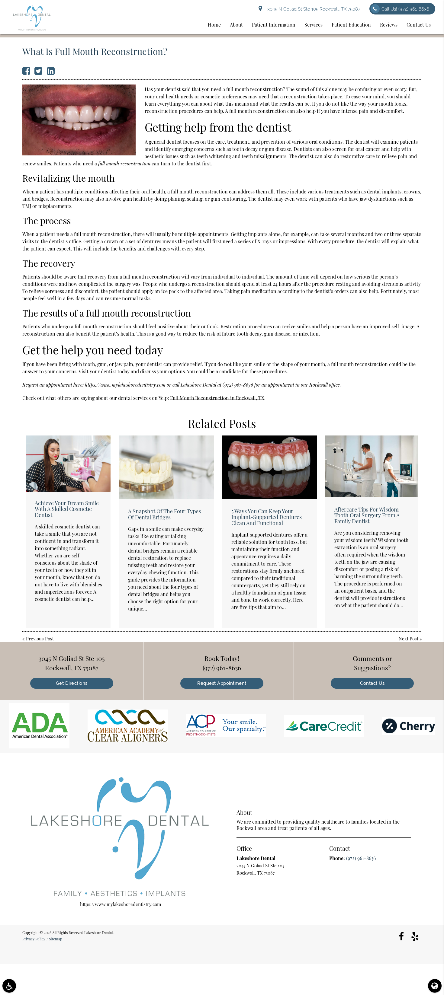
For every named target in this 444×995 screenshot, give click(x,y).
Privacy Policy (33, 938)
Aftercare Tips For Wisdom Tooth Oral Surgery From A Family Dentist (367, 515)
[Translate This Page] (435, 986)
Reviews (388, 24)
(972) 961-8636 (238, 384)
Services (313, 24)
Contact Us (419, 24)
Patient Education (351, 24)
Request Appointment (221, 683)
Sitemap (55, 938)
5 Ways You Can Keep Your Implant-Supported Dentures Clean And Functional (266, 517)
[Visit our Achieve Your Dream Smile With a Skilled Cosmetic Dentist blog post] (68, 463)
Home (214, 24)
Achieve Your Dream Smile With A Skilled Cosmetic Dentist (67, 509)
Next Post (408, 639)
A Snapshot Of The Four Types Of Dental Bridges (164, 514)
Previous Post (40, 639)
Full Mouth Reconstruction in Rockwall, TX (217, 398)
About (236, 24)
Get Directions (72, 683)
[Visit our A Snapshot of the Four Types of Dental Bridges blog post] (166, 467)
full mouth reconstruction (254, 89)
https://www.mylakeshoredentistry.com (125, 384)
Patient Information (273, 24)
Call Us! (405, 9)
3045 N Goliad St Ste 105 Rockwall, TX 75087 (312, 9)
